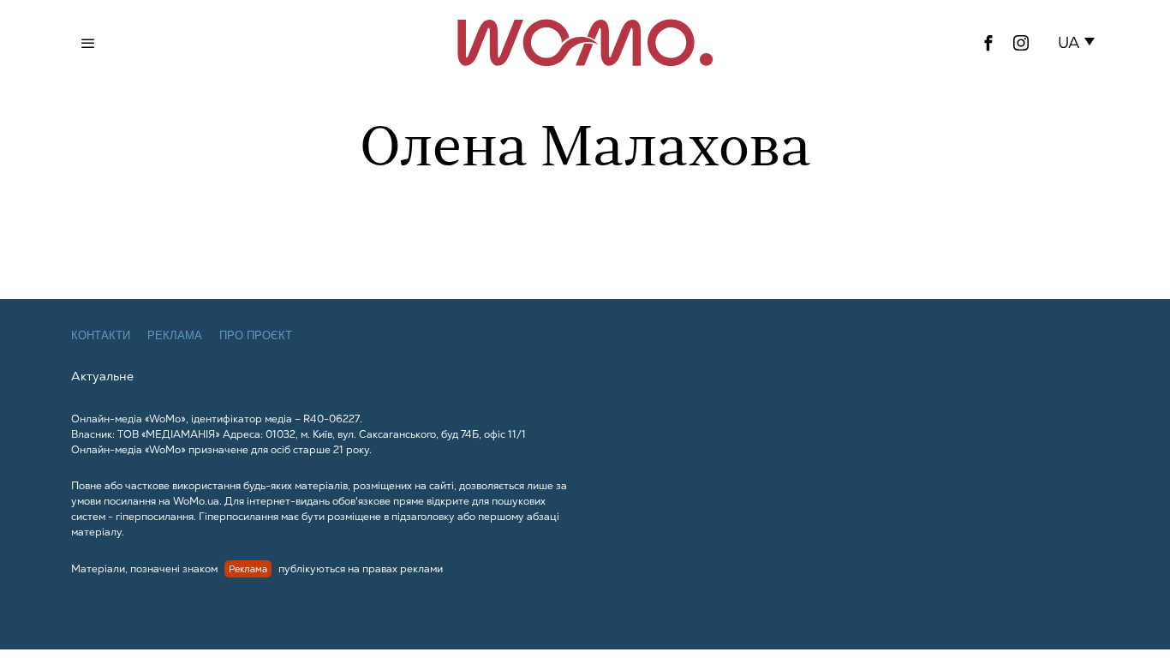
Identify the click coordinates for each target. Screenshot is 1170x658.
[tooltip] (988, 43)
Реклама (174, 335)
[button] (1079, 43)
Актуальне (102, 376)
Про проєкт (255, 335)
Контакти (100, 335)
